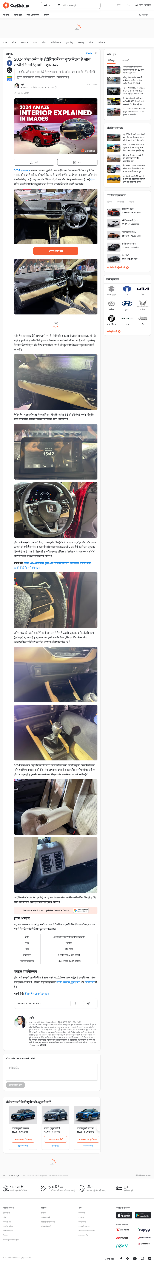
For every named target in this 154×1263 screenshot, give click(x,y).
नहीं (88, 1003)
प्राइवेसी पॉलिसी (8, 1226)
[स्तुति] (16, 86)
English (89, 53)
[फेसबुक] (121, 1259)
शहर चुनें (145, 15)
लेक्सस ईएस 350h (129, 232)
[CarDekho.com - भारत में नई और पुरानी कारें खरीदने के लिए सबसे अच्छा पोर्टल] (16, 5)
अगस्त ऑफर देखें (56, 250)
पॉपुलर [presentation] (131, 201)
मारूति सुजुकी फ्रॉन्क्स (85, 1128)
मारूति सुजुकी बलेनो (52, 1128)
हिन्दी (118, 5)
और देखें (43, 1045)
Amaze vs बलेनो (55, 1139)
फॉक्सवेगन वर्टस (127, 208)
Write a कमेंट (23, 93)
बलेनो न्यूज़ (55, 1145)
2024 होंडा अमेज (22, 170)
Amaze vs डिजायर (23, 1139)
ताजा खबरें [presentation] (125, 60)
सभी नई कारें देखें (119, 267)
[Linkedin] (149, 1259)
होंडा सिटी (125, 255)
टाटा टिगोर (90, 982)
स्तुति (22, 84)
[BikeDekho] (122, 1230)
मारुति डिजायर (63, 982)
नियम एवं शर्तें (7, 1222)
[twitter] (127, 1259)
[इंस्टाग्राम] (142, 1259)
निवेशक (5, 1235)
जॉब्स (4, 1217)
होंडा (92, 179)
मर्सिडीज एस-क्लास (129, 243)
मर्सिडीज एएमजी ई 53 (129, 220)
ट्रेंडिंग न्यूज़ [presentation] (111, 60)
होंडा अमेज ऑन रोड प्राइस (37, 993)
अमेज (5, 42)
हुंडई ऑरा (75, 982)
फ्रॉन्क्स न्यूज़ (88, 1145)
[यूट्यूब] (135, 1259)
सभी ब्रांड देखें (112, 331)
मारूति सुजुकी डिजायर (20, 1128)
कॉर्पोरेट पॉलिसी (8, 1231)
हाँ (75, 1003)
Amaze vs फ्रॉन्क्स (88, 1139)
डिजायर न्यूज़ (23, 1145)
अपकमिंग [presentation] (120, 201)
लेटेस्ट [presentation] (109, 201)
